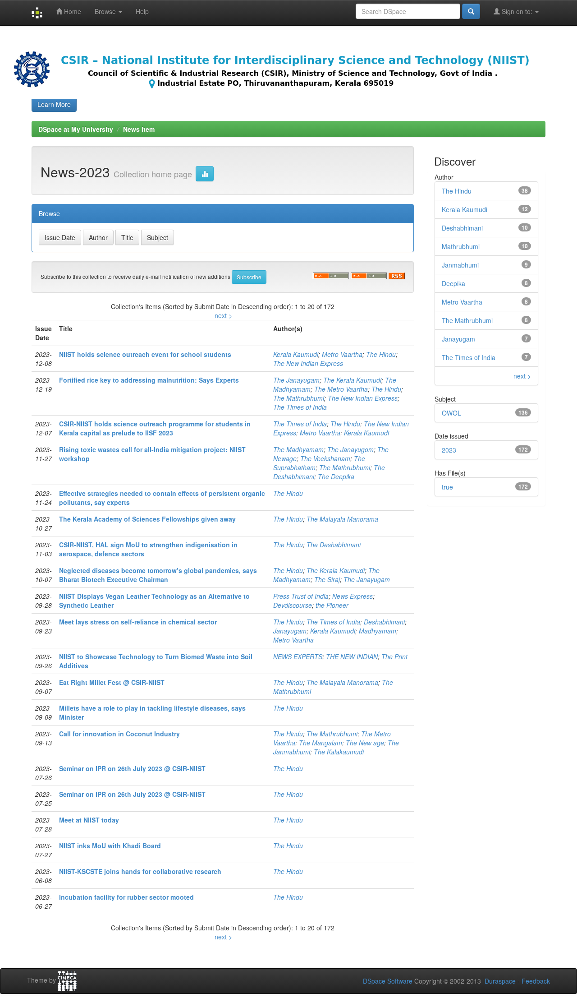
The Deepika (336, 476)
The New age (365, 742)
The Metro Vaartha (341, 388)
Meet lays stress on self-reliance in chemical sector (138, 621)
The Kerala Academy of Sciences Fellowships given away (147, 518)
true (447, 486)
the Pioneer (332, 605)
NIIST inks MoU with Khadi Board (110, 845)
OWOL (451, 412)
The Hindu (381, 354)
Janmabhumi (460, 264)
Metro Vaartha (342, 354)
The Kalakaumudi (339, 751)
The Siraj (327, 579)
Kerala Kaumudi (295, 354)
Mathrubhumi (461, 246)
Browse (106, 11)
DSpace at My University (75, 129)
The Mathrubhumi (298, 397)
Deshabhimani (384, 621)
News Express (352, 596)
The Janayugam (296, 379)
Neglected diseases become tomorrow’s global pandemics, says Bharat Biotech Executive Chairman (158, 575)
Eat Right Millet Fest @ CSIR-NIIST (112, 682)
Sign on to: (517, 11)
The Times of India (300, 406)
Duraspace (500, 980)
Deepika (453, 283)
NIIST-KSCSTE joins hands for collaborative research (140, 871)
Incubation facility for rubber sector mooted (126, 896)
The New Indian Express (308, 363)
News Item (139, 129)
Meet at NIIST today (89, 819)
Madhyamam (377, 630)
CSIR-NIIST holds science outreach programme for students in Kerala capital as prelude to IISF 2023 (155, 428)
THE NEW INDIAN (352, 656)
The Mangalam (320, 742)
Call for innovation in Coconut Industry (119, 733)
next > (223, 315)
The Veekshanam (325, 458)
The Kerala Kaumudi (352, 379)
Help (142, 11)
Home (71, 11)
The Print (394, 656)
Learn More (54, 104)
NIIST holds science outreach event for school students (145, 354)
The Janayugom (350, 449)
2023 (449, 449)
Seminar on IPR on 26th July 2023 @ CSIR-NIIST (132, 768)
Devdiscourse (292, 605)
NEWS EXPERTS (297, 656)
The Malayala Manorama (342, 518)
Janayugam (290, 630)
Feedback (536, 980)
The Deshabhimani (334, 544)
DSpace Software (387, 980)
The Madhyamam (298, 449)
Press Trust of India (301, 596)
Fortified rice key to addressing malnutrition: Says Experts (149, 379)
